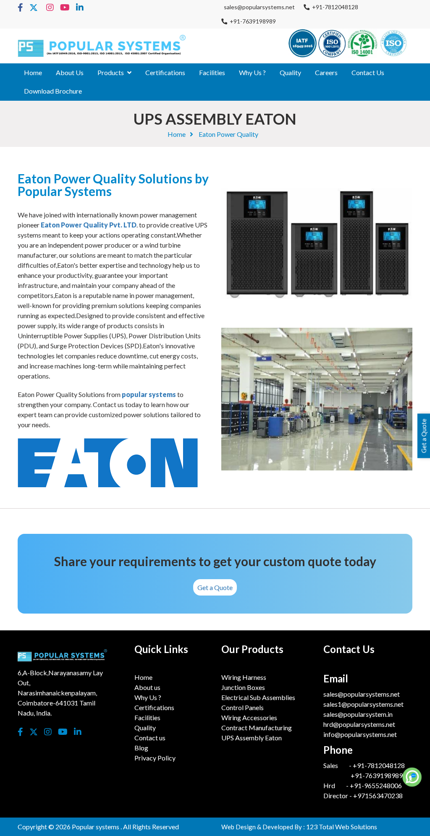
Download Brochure (53, 91)
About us (70, 72)
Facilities (212, 72)
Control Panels (242, 707)
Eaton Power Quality (228, 134)
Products (110, 72)
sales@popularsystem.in (358, 714)
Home (33, 72)
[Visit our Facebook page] (20, 8)
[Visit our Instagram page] (50, 8)
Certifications (165, 72)
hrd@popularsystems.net (359, 724)
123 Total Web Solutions (341, 827)
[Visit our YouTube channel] (65, 8)
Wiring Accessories (249, 717)
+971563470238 (377, 795)
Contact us (367, 72)
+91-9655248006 (376, 785)
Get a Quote (215, 587)
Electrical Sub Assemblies (258, 697)
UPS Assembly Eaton (251, 738)
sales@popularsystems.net (258, 6)
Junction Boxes (243, 687)
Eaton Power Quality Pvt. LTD (88, 225)
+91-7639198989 (251, 21)
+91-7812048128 (333, 6)
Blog (141, 748)
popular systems (149, 394)
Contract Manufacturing (256, 728)
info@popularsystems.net (360, 734)
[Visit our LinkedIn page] (80, 8)
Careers (326, 72)
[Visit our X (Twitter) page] (33, 8)
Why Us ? (252, 72)
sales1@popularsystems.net (363, 704)
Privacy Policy (155, 758)
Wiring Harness (243, 677)
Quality (290, 72)
